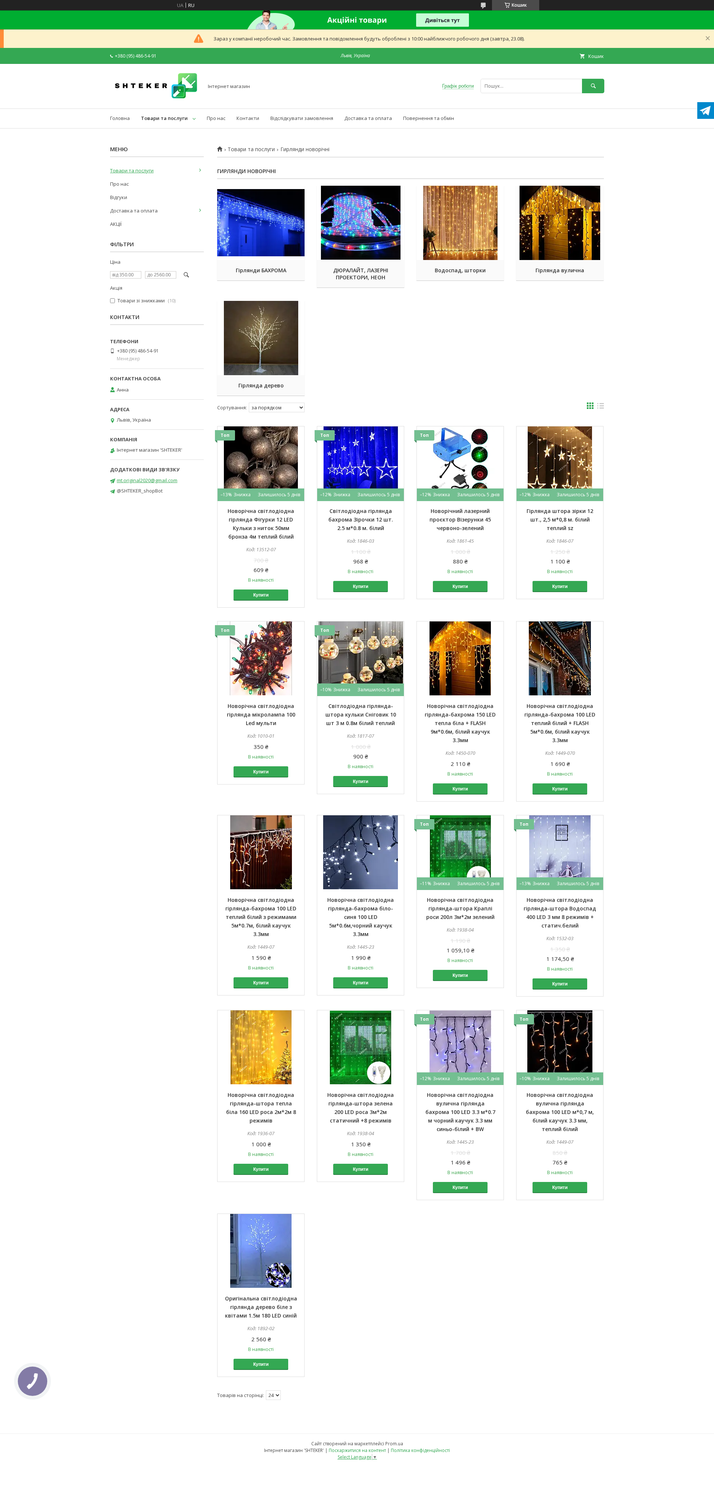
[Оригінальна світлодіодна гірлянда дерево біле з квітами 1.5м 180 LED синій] (261, 1251)
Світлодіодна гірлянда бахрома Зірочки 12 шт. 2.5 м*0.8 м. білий (360, 519)
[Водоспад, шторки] (460, 223)
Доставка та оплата (368, 118)
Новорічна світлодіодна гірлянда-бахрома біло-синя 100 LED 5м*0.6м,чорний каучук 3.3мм (360, 917)
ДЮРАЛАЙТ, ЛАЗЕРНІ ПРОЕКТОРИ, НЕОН (360, 274)
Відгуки (118, 197)
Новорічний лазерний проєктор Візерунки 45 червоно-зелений (460, 519)
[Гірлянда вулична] (560, 223)
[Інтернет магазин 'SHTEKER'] (154, 98)
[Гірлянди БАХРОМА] (261, 223)
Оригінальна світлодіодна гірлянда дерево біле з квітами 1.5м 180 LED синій (261, 1307)
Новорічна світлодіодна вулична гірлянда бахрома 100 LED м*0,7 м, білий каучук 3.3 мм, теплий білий (560, 1112)
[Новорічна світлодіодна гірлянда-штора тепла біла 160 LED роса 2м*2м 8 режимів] (261, 1047)
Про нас (216, 118)
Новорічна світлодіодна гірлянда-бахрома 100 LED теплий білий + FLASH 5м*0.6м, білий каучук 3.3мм (559, 723)
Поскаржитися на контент (357, 1450)
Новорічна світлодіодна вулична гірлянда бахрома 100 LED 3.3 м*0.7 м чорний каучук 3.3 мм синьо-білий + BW (460, 1112)
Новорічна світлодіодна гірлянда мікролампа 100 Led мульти (261, 714)
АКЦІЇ (116, 224)
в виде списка (600, 407)
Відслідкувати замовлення (301, 118)
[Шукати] (593, 86)
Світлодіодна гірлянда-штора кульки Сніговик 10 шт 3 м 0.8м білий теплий (360, 714)
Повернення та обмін (428, 118)
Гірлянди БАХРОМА (261, 270)
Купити (260, 595)
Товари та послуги (164, 118)
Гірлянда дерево (261, 385)
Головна (120, 118)
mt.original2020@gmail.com (147, 480)
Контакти (248, 118)
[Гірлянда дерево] (261, 338)
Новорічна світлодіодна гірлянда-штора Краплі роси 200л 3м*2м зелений (460, 908)
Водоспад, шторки (460, 270)
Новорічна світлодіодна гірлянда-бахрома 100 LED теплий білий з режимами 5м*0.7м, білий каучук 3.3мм (260, 917)
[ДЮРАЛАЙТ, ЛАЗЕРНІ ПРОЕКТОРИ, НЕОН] (360, 223)
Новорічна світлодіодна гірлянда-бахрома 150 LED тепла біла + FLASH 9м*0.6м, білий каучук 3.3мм (460, 723)
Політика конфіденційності (420, 1450)
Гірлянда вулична (560, 270)
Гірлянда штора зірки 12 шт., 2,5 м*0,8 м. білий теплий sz (560, 519)
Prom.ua (394, 1443)
